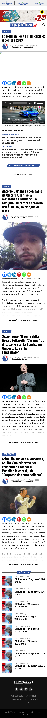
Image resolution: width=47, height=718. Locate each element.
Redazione (25, 703)
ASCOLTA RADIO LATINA (39, 4)
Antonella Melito (19, 218)
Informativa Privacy (18, 699)
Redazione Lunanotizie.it (22, 47)
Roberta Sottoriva (19, 359)
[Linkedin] (14, 83)
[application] (23, 103)
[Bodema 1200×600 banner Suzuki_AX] (23, 126)
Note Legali (35, 699)
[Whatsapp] (24, 83)
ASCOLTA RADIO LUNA (7, 4)
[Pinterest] (19, 83)
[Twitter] (9, 83)
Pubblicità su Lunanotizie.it (23, 696)
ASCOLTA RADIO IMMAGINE (23, 4)
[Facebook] (4, 83)
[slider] (40, 103)
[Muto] (34, 103)
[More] (29, 83)
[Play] (5, 103)
